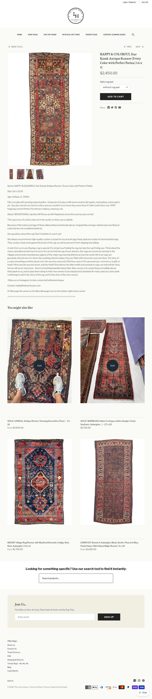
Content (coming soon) (114, 35)
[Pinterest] (143, 680)
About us (11, 645)
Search (10, 681)
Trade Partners (13, 652)
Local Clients (12, 671)
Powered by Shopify (59, 687)
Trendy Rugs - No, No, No (17, 664)
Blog (9, 667)
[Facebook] (135, 680)
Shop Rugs (33, 35)
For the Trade (50, 35)
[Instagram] (139, 680)
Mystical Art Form (71, 35)
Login (125, 2)
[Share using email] (119, 107)
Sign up (109, 617)
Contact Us (12, 649)
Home (19, 35)
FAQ (9, 656)
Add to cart (115, 96)
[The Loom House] (76, 16)
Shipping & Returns (15, 660)
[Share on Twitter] (112, 107)
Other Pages (12, 641)
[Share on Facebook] (108, 107)
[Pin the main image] (116, 107)
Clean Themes (44, 687)
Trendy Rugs (91, 35)
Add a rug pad (106, 81)
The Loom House (21, 687)
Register (132, 2)
